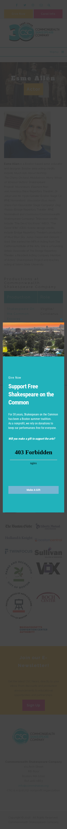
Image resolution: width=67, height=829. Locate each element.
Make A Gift (33, 489)
